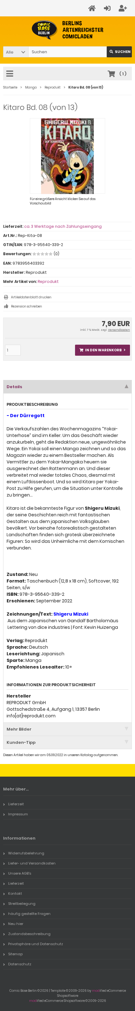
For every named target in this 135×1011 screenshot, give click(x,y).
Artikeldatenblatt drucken (31, 297)
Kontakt (15, 893)
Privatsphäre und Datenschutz (35, 943)
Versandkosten (119, 330)
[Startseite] (93, 8)
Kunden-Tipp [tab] (21, 742)
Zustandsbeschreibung (29, 933)
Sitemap (15, 953)
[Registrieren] (124, 8)
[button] (15, 51)
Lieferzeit (16, 804)
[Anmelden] (108, 8)
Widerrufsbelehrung (26, 853)
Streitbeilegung (21, 903)
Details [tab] (14, 387)
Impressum (18, 814)
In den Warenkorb (103, 350)
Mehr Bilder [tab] (19, 729)
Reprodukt (48, 281)
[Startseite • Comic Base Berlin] (68, 30)
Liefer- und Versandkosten (32, 863)
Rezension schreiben (26, 306)
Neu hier (15, 923)
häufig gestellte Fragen (29, 913)
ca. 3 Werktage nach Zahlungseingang (63, 226)
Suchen (119, 51)
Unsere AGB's (19, 873)
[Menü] (10, 74)
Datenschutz (19, 964)
